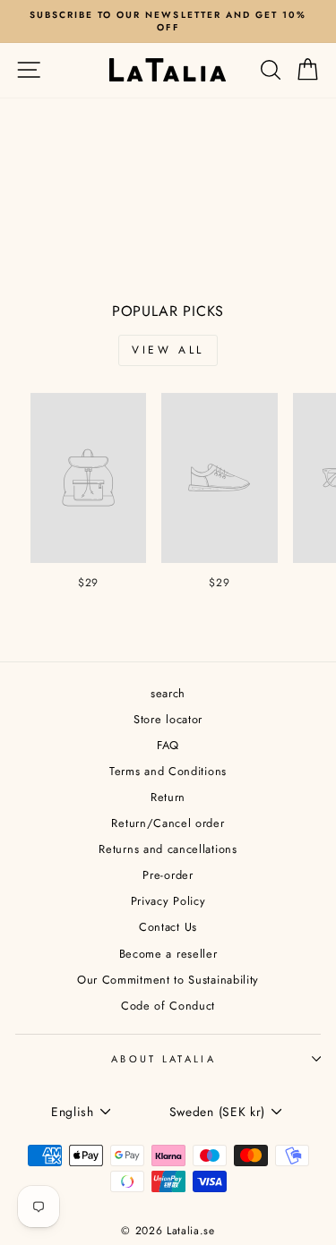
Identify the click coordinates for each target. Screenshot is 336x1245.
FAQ (168, 745)
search (168, 693)
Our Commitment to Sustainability (168, 979)
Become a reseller (168, 953)
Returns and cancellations (168, 848)
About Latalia (163, 1059)
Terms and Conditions (168, 771)
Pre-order (167, 874)
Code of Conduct (168, 1005)
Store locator (168, 719)
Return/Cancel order (167, 822)
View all (168, 350)
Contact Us (168, 926)
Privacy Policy (168, 900)
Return (168, 797)
